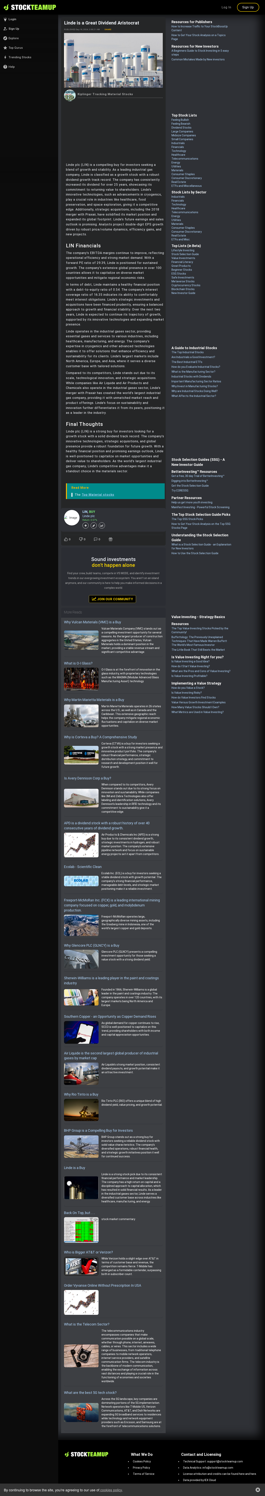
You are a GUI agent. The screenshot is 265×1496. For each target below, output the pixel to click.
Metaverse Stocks (183, 281)
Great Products (181, 265)
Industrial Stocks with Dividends (191, 376)
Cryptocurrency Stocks (185, 285)
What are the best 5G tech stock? (90, 1393)
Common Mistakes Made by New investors (198, 59)
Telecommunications (184, 158)
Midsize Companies (183, 135)
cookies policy (110, 1489)
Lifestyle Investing (182, 250)
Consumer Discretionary (186, 178)
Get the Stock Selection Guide (190, 485)
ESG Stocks (178, 273)
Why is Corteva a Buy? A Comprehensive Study (100, 737)
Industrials (178, 143)
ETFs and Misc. (180, 239)
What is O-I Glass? (78, 663)
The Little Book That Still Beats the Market (198, 649)
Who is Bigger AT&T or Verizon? (88, 1252)
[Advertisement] (113, 130)
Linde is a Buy (74, 1168)
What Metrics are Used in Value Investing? (197, 712)
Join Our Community (114, 599)
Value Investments (183, 258)
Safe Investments (182, 277)
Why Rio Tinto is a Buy (81, 1094)
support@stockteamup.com (225, 1461)
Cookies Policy (142, 1461)
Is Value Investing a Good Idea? (190, 661)
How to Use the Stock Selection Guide (194, 553)
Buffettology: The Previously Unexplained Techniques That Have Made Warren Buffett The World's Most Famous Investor (199, 641)
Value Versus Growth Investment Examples (198, 702)
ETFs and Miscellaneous (186, 185)
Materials (177, 170)
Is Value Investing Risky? (186, 692)
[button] (29, 19)
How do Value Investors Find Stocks (193, 697)
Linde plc (88, 516)
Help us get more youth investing (191, 502)
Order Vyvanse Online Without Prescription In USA (102, 1285)
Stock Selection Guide (185, 254)
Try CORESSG (179, 490)
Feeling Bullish (180, 119)
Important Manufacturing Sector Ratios (196, 381)
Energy (175, 162)
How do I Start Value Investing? (190, 666)
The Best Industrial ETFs (186, 362)
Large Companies (182, 131)
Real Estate (178, 182)
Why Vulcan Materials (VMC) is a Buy (92, 622)
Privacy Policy (141, 1467)
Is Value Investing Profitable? (189, 676)
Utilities (176, 166)
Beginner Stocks (181, 269)
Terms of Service (143, 1473)
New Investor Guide (183, 293)
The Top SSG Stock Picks (187, 519)
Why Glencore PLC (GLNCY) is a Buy (91, 945)
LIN (84, 512)
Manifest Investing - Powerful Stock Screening (200, 507)
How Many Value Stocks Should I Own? (195, 707)
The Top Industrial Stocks (187, 352)
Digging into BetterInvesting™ (189, 480)
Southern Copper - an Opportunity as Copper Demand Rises (110, 1016)
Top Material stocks (98, 495)
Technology (178, 150)
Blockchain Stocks (183, 289)
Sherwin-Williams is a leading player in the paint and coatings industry (111, 980)
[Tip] (111, 539)
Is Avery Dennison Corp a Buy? (87, 778)
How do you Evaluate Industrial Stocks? (195, 366)
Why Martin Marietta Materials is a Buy (94, 700)
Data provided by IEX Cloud (199, 1480)
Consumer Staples (183, 174)
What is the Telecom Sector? (86, 1324)
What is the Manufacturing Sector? (193, 371)
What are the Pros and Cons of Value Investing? (200, 671)
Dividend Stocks (181, 127)
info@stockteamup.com (218, 1467)
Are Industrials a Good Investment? (193, 357)
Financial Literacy (182, 262)
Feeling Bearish (180, 123)
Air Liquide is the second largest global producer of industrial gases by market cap (111, 1055)
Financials (177, 147)
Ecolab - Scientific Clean (83, 867)
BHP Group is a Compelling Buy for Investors (98, 1130)
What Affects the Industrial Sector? (193, 395)
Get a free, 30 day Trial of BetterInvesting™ (197, 476)
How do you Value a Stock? (188, 687)
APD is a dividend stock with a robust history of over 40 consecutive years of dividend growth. (107, 825)
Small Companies (182, 139)
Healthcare (178, 154)
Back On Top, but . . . (79, 1213)
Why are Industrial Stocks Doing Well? (194, 391)
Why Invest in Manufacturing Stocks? (194, 386)
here (242, 1473)
